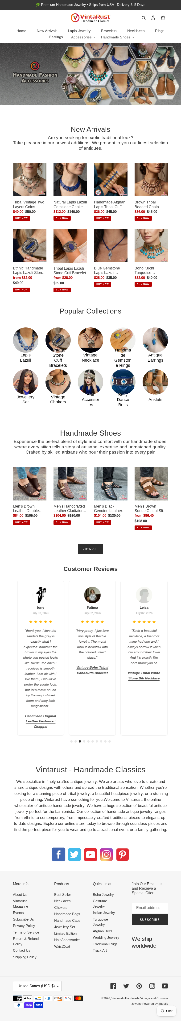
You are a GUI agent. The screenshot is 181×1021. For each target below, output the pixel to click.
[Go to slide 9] (105, 741)
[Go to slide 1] (71, 741)
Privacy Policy (24, 926)
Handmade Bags (67, 914)
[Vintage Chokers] (58, 382)
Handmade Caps (67, 920)
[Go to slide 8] (101, 741)
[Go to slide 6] (92, 741)
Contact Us (21, 950)
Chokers (60, 907)
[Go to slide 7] (97, 741)
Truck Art (100, 950)
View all (90, 549)
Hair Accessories (67, 940)
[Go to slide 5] (88, 741)
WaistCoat (62, 946)
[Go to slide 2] (75, 741)
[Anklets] (155, 382)
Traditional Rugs (105, 944)
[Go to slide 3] (80, 741)
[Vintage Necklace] (90, 340)
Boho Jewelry (103, 895)
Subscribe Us (23, 919)
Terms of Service (26, 932)
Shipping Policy (25, 957)
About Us (20, 895)
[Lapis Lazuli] (25, 340)
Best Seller (62, 895)
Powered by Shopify (155, 1003)
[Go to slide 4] (84, 741)
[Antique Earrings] (155, 340)
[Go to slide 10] (109, 741)
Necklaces (62, 901)
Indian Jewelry (104, 913)
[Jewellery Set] (25, 382)
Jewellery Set (64, 927)
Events (18, 913)
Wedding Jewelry (106, 937)
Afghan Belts (102, 931)
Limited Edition (65, 933)
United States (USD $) (36, 986)
